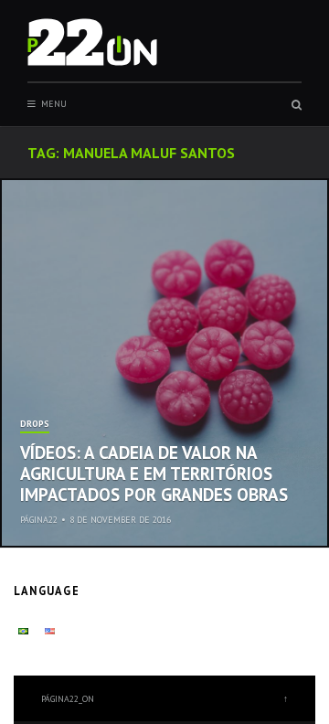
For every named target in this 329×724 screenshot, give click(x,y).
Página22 (39, 520)
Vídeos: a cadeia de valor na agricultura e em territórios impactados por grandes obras (154, 474)
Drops (34, 425)
